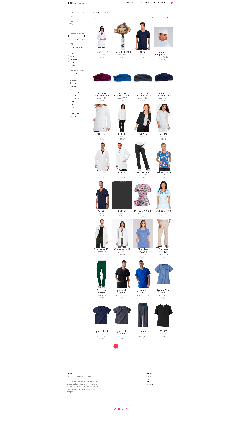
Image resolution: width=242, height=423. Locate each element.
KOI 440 (122, 133)
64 (170, 18)
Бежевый (73, 74)
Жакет (72, 62)
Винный (73, 83)
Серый (72, 107)
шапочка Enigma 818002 (163, 53)
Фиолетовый (74, 113)
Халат (72, 56)
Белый (72, 77)
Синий (72, 110)
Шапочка (73, 59)
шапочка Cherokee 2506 (102, 94)
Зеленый (73, 89)
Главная (148, 374)
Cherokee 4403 (102, 249)
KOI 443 (102, 172)
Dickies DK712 (163, 210)
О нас (147, 379)
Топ (71, 50)
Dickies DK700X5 (143, 210)
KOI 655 (102, 210)
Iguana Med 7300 (143, 332)
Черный (73, 117)
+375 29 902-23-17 (83, 3)
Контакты (149, 384)
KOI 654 (122, 210)
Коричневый (74, 92)
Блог (147, 381)
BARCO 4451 (101, 52)
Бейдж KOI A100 (122, 52)
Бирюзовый (74, 80)
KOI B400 (101, 133)
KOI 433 (122, 172)
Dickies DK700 (163, 172)
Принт (72, 101)
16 (165, 18)
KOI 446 (143, 133)
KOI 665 (143, 52)
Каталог (148, 376)
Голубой (73, 86)
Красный (73, 95)
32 (168, 18)
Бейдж (72, 65)
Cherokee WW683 (143, 250)
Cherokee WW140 (102, 291)
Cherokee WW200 (163, 250)
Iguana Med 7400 (122, 291)
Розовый (73, 104)
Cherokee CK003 (142, 172)
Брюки (72, 53)
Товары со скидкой (77, 47)
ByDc (72, 2)
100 (173, 18)
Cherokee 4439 (122, 249)
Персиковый (74, 98)
